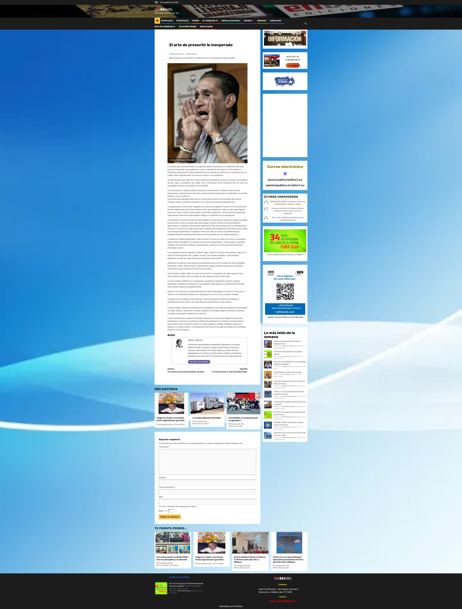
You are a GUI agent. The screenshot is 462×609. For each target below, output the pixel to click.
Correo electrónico (167, 487)
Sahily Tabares (192, 54)
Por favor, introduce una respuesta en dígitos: (178, 506)
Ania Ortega (286, 356)
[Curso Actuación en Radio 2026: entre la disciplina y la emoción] (173, 543)
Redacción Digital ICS (288, 346)
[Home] (157, 21)
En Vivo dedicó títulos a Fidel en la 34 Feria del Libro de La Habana (250, 559)
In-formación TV (210, 21)
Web (161, 497)
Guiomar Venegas (236, 426)
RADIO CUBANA (206, 27)
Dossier (247, 21)
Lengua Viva (275, 21)
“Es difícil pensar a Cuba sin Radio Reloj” (229, 370)
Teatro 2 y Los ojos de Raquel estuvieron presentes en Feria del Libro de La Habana (288, 559)
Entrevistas (182, 21)
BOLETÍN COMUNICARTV (165, 27)
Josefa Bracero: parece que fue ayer (288, 372)
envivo (156, 11)
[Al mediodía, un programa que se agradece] (243, 403)
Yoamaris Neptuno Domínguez (168, 565)
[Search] (305, 23)
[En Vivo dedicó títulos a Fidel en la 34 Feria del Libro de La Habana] (250, 543)
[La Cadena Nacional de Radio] (207, 403)
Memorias (261, 21)
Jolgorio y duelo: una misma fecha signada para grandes (170, 419)
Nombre (163, 477)
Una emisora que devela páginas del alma (185, 370)
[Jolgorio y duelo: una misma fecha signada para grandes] (171, 403)
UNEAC (284, 366)
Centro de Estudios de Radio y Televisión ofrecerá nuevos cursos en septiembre (289, 210)
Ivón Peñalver (180, 424)
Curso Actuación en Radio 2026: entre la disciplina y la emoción (172, 558)
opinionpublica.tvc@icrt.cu (285, 185)
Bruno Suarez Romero (201, 424)
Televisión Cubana (187, 27)
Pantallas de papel (230, 21)
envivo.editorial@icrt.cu (285, 179)
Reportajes (167, 21)
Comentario (164, 447)
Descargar (293, 65)
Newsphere (225, 606)
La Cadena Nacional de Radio (206, 418)
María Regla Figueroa (288, 396)
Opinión (195, 21)
